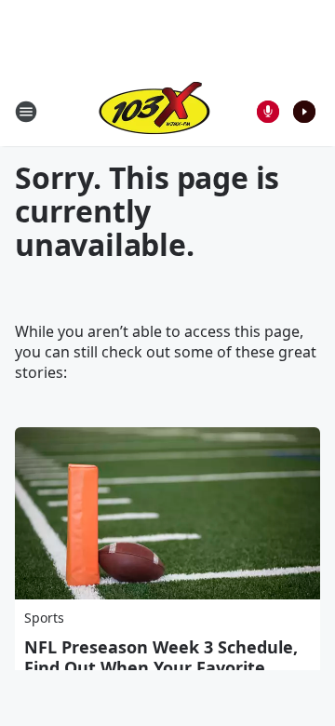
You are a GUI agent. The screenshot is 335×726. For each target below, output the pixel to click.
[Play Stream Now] (304, 112)
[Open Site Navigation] (26, 112)
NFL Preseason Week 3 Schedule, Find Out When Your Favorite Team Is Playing (161, 667)
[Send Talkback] (268, 112)
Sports (44, 617)
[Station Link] (154, 111)
